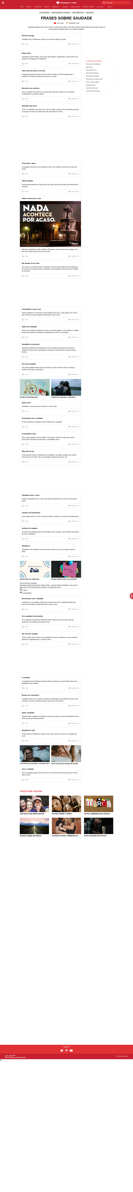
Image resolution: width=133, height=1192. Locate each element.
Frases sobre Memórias (92, 73)
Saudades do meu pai (92, 88)
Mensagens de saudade (92, 76)
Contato (119, 1056)
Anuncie (125, 1056)
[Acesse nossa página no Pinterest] (66, 1050)
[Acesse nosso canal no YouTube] (71, 1050)
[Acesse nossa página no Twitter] (62, 1050)
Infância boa (89, 67)
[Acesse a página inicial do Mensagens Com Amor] (66, 2)
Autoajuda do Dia (90, 85)
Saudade (90, 12)
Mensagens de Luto (91, 70)
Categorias (44, 12)
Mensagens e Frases (61, 12)
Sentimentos (78, 12)
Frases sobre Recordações (93, 64)
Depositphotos (22, 1057)
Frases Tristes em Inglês (92, 82)
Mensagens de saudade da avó (94, 79)
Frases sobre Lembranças (93, 91)
